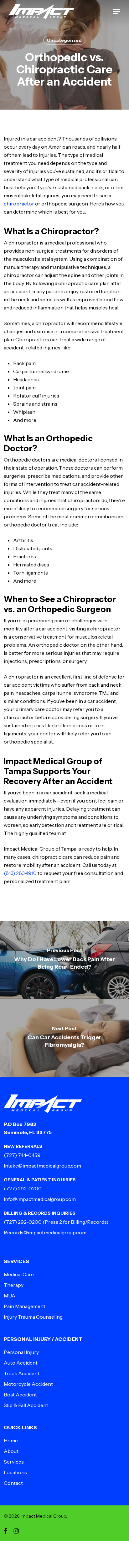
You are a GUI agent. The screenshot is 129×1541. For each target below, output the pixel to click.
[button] (116, 11)
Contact (13, 1483)
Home (11, 1440)
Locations (15, 1472)
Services (14, 1462)
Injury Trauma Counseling (33, 1317)
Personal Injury (21, 1352)
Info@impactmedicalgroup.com (40, 1199)
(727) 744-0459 (22, 1155)
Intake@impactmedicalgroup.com (42, 1166)
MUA (9, 1295)
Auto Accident (21, 1363)
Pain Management (24, 1306)
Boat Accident (20, 1394)
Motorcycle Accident (28, 1384)
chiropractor (19, 203)
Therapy (13, 1285)
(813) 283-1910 (20, 873)
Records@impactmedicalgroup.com (45, 1232)
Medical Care (19, 1274)
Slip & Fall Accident (26, 1405)
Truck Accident (21, 1373)
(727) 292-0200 (23, 1188)
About (11, 1451)
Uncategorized (64, 40)
